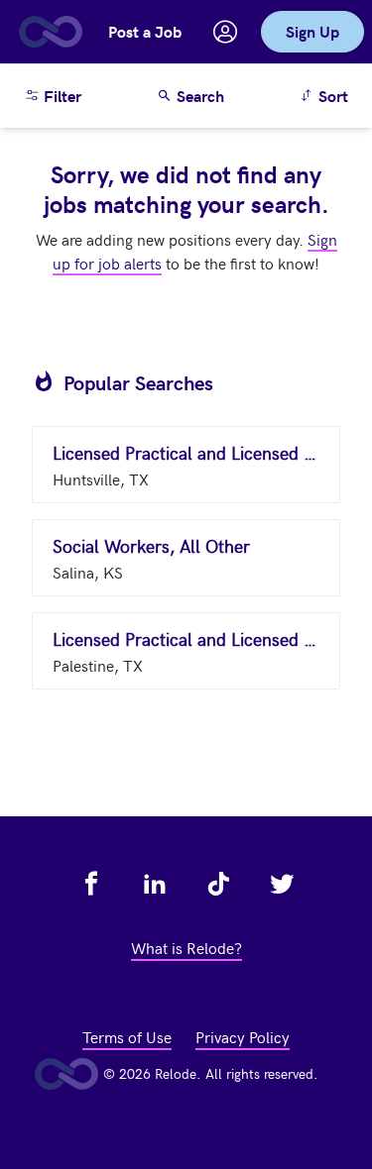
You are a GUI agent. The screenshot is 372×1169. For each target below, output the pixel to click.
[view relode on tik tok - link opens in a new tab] (218, 883)
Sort (327, 95)
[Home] (49, 32)
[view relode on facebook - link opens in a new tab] (91, 883)
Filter (60, 95)
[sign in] (225, 32)
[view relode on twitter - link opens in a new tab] (282, 883)
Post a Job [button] (145, 31)
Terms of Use (127, 1036)
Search (198, 95)
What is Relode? (186, 947)
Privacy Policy (242, 1036)
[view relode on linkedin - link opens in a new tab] (155, 883)
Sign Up (312, 31)
